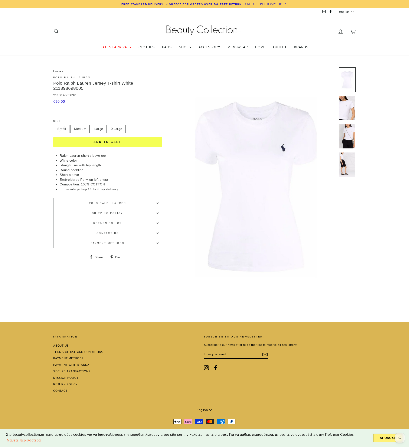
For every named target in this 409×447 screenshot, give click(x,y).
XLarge (116, 129)
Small (61, 129)
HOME (260, 47)
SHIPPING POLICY (107, 213)
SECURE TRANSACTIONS (71, 371)
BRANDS (301, 47)
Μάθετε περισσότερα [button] (24, 440)
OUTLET (280, 47)
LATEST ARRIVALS (116, 47)
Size (57, 121)
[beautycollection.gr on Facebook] (215, 367)
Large (98, 129)
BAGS (167, 47)
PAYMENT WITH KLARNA (71, 365)
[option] (256, 186)
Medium (80, 129)
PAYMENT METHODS (108, 243)
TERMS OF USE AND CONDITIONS (78, 352)
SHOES (185, 47)
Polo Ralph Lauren (71, 77)
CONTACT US (107, 233)
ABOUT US (61, 345)
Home (57, 71)
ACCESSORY (209, 47)
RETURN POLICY (107, 223)
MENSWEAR (238, 47)
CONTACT (60, 390)
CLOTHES (146, 47)
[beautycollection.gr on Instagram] (206, 367)
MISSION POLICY (66, 377)
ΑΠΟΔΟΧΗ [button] (388, 438)
